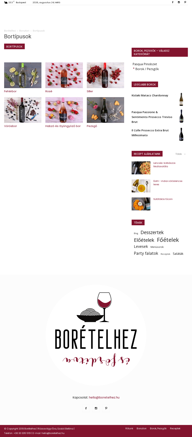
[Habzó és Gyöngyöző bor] (64, 110)
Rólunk (129, 428)
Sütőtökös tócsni (162, 199)
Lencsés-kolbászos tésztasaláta (164, 164)
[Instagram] (179, 2)
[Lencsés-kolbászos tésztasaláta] (141, 167)
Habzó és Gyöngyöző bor (63, 126)
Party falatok (146, 253)
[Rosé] (64, 75)
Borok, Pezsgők (158, 428)
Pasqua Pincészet (145, 64)
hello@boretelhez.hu (104, 397)
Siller (90, 91)
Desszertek (152, 232)
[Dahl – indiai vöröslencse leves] (141, 185)
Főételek (168, 239)
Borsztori (141, 428)
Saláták (178, 253)
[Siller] (105, 75)
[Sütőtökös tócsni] (141, 203)
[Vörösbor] (22, 110)
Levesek (141, 246)
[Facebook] (173, 2)
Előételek (144, 240)
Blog (136, 233)
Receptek (165, 254)
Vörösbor (10, 126)
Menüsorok (157, 247)
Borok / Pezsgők (147, 69)
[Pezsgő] (105, 110)
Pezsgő (92, 126)
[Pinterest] (185, 2)
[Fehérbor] (22, 75)
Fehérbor (10, 91)
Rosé (48, 91)
